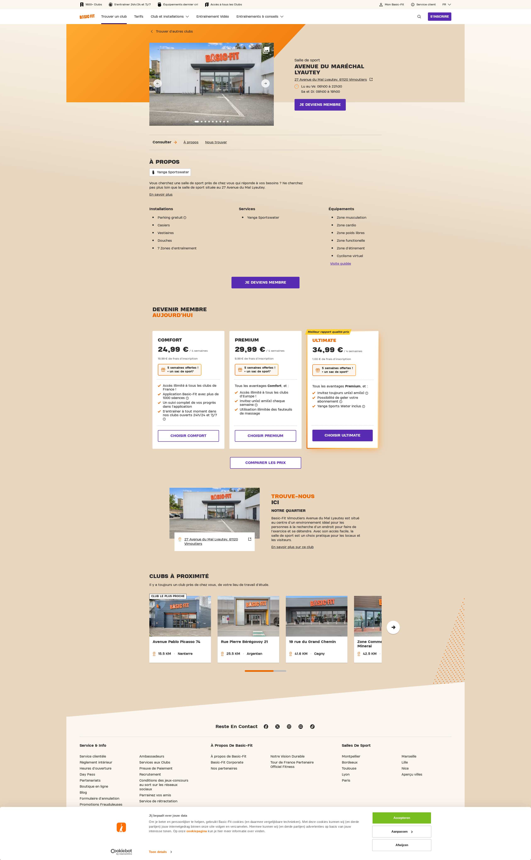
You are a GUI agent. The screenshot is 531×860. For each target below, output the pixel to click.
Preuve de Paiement (156, 768)
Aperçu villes (412, 774)
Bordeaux (350, 762)
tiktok (312, 726)
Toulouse (349, 768)
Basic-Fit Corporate (227, 762)
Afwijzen (402, 845)
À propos (191, 142)
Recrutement (150, 774)
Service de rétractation (158, 801)
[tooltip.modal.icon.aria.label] (184, 217)
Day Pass (87, 774)
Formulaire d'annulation (99, 798)
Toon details (158, 852)
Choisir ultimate (342, 435)
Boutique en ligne (94, 786)
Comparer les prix (265, 463)
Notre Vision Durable (287, 756)
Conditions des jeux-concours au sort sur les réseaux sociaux (163, 785)
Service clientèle (93, 756)
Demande (418, 16)
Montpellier (351, 756)
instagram (289, 726)
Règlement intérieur (96, 762)
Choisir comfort (188, 436)
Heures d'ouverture (95, 768)
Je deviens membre (320, 105)
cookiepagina (196, 831)
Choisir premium (265, 436)
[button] (446, 4)
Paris (346, 780)
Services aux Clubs (154, 762)
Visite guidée (340, 263)
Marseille (409, 756)
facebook (266, 726)
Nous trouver (216, 142)
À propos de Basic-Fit (228, 756)
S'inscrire (439, 16)
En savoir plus (161, 194)
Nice (405, 768)
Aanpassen (399, 831)
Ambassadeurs (151, 756)
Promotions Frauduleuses (101, 804)
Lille (405, 762)
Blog (83, 792)
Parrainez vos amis (155, 795)
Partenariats (90, 780)
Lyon (346, 774)
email (300, 726)
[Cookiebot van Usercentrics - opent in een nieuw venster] (121, 852)
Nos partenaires (224, 768)
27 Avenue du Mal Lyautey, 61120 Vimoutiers (331, 79)
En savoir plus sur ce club (292, 547)
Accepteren (401, 818)
